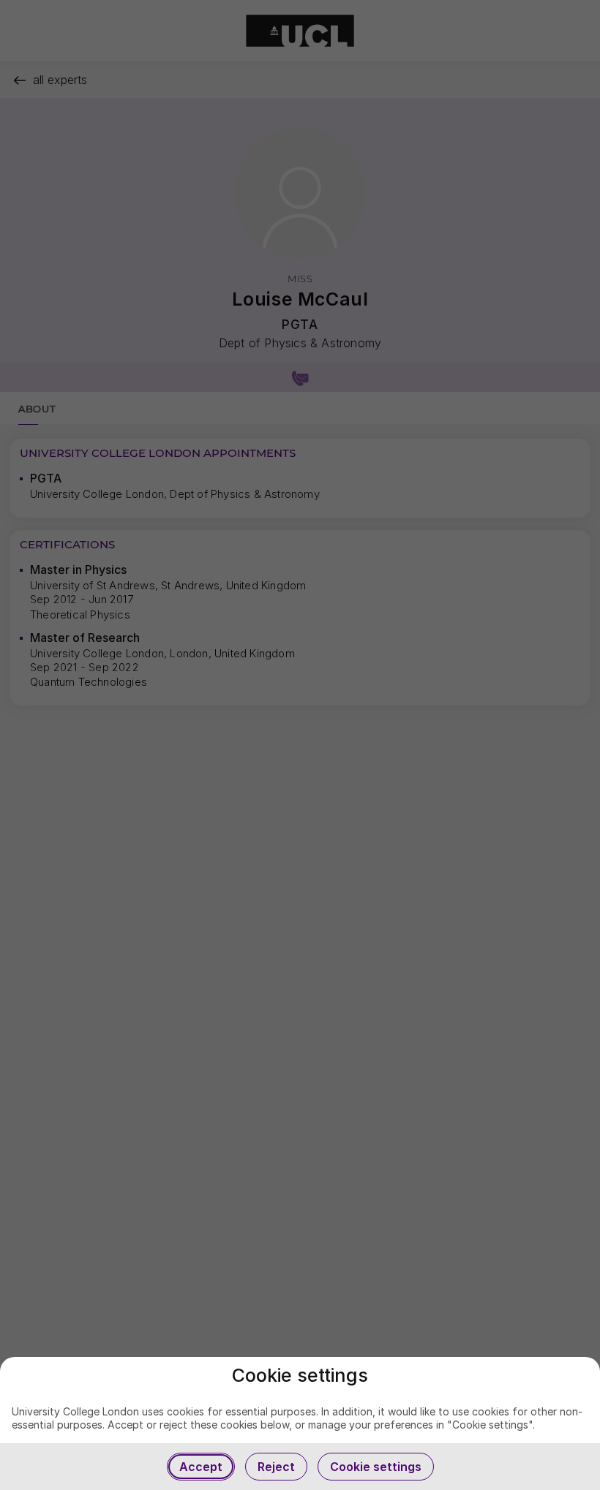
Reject (276, 1466)
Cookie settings (375, 1466)
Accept (200, 1466)
